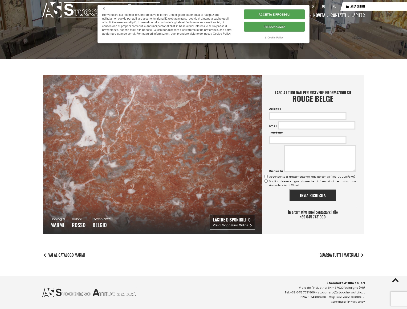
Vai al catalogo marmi (66, 255)
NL (334, 6)
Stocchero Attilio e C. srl (346, 283)
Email (273, 126)
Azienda (275, 109)
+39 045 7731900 (313, 216)
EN (313, 6)
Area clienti (357, 6)
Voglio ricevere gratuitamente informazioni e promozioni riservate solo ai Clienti (313, 183)
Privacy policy (356, 302)
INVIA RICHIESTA (313, 195)
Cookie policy (338, 302)
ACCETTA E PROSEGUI (274, 14)
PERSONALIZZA (274, 27)
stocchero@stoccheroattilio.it (341, 292)
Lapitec (358, 15)
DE (324, 6)
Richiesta (276, 171)
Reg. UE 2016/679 (343, 177)
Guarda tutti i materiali (339, 255)
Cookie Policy (276, 37)
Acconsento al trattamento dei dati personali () (312, 177)
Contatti (338, 15)
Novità (319, 15)
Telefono (276, 132)
